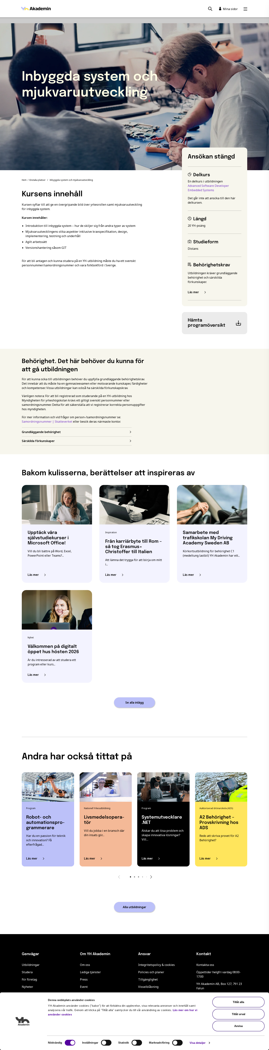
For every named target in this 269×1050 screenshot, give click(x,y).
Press (84, 979)
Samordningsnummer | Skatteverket (47, 422)
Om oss (85, 965)
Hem (24, 180)
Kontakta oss (205, 965)
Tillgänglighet (148, 979)
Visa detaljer (198, 1042)
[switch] (106, 1043)
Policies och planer (151, 972)
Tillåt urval (238, 1014)
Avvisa (238, 1026)
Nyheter (27, 987)
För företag (29, 979)
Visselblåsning (148, 987)
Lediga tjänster (90, 972)
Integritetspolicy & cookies (156, 965)
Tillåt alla (238, 1002)
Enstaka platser (37, 180)
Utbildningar (31, 965)
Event (84, 987)
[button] (130, 876)
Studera (27, 972)
